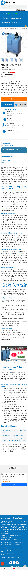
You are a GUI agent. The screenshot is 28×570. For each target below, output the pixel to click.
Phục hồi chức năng (15, 18)
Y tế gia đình (5, 18)
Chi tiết (14, 484)
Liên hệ (18, 22)
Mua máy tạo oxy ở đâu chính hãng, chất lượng (8, 155)
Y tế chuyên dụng (13, 13)
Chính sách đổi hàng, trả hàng (7, 553)
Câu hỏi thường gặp (6, 161)
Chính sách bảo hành (6, 542)
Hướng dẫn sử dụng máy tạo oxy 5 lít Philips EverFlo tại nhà (10, 150)
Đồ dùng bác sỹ (6, 22)
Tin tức (13, 22)
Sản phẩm (7, 28)
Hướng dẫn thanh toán (6, 548)
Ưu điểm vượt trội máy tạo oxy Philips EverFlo (7, 144)
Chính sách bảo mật (6, 544)
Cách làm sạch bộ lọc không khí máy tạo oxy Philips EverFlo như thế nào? (14, 439)
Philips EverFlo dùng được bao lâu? (13, 435)
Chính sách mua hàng (7, 539)
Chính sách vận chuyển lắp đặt (7, 550)
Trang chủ (4, 13)
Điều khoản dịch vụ (5, 546)
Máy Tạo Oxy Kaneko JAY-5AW (9, 476)
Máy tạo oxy (24, 28)
